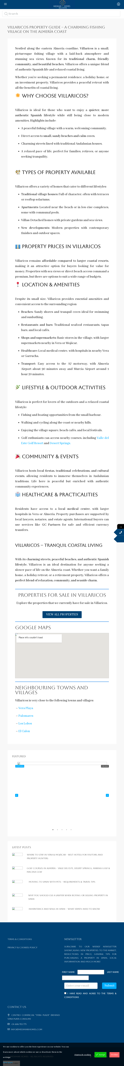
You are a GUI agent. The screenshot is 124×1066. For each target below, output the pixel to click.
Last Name (113, 972)
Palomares (25, 716)
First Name (68, 972)
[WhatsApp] (120, 539)
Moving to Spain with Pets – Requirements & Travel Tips (62, 882)
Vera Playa (25, 708)
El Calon (24, 731)
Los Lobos (25, 723)
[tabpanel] (62, 795)
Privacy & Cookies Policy (22, 947)
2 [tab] (58, 830)
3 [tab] (63, 830)
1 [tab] (54, 830)
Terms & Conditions (20, 939)
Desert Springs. (60, 443)
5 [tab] (72, 830)
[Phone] (120, 532)
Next (107, 795)
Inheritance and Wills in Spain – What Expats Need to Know (64, 909)
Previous (16, 795)
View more (8, 1062)
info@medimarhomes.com (26, 1029)
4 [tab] (68, 830)
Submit (109, 986)
